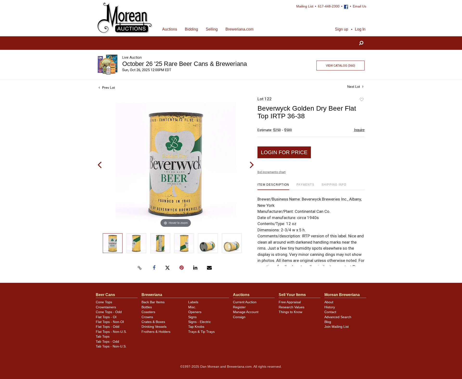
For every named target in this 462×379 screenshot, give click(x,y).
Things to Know (290, 312)
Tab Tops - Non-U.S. (111, 346)
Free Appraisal (290, 302)
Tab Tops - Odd (107, 341)
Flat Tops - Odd (107, 326)
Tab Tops (102, 336)
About (328, 302)
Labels (193, 302)
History (329, 307)
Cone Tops (104, 302)
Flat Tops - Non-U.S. (111, 332)
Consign (239, 317)
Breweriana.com (239, 29)
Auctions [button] (169, 29)
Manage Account (245, 312)
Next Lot (354, 86)
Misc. (192, 307)
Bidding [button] (191, 29)
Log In (360, 29)
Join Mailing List (336, 326)
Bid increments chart (271, 172)
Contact (330, 312)
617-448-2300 (329, 6)
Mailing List (304, 6)
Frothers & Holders (155, 332)
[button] (361, 43)
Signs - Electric (199, 322)
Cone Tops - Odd (109, 312)
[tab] (273, 186)
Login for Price (284, 152)
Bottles (146, 307)
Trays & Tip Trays (201, 332)
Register (239, 307)
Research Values (291, 307)
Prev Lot (108, 87)
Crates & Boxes (153, 322)
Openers (194, 312)
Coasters (148, 312)
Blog (327, 322)
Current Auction (245, 302)
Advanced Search (337, 317)
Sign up (341, 29)
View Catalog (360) (340, 65)
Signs (192, 317)
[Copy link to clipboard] (139, 268)
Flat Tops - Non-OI (110, 322)
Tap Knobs (196, 326)
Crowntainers (106, 307)
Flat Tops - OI (106, 317)
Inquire (359, 130)
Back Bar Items (153, 302)
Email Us (359, 6)
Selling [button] (212, 29)
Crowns (147, 317)
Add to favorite (362, 99)
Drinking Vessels (154, 326)
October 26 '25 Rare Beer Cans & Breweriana (184, 63)
